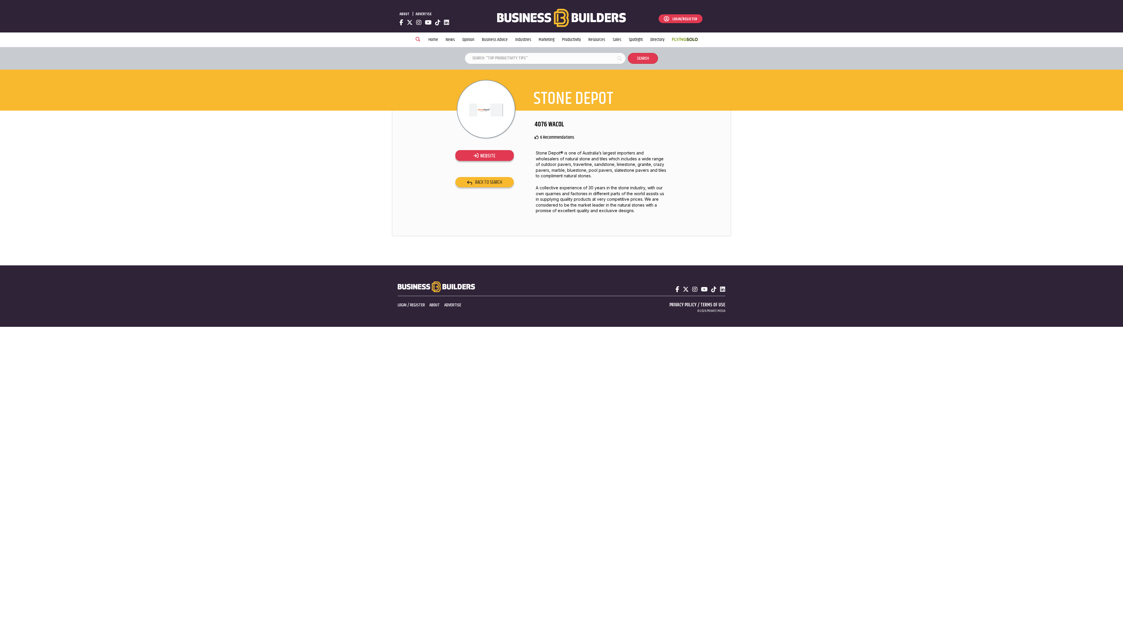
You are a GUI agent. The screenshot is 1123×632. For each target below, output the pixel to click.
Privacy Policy (683, 305)
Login (402, 305)
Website (486, 156)
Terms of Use (712, 305)
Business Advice (495, 39)
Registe (416, 305)
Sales (617, 39)
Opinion (468, 39)
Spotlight (636, 39)
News (450, 39)
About (404, 14)
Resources (596, 39)
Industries (523, 39)
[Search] (418, 39)
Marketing (546, 39)
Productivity (571, 39)
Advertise (424, 14)
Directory (657, 39)
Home (433, 39)
